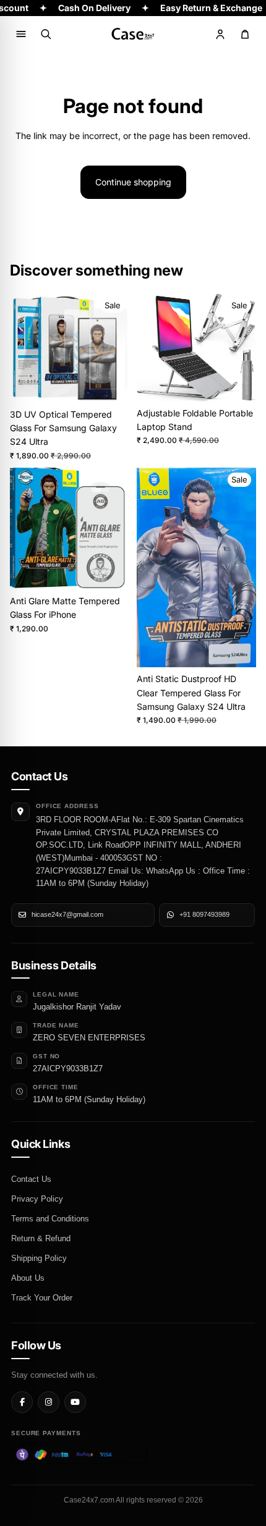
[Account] (220, 34)
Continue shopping (133, 182)
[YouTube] (75, 1402)
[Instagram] (48, 1402)
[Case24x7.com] (133, 34)
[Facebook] (22, 1402)
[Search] (45, 34)
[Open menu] (21, 34)
